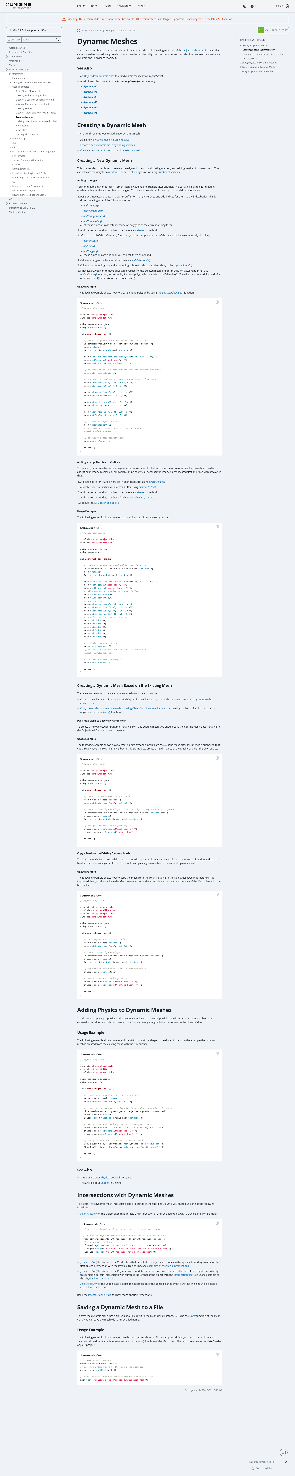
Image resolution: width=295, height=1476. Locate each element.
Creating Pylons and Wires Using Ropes (35, 112)
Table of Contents (18, 212)
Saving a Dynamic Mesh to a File (257, 71)
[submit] (57, 39)
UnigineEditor (16, 60)
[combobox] (254, 6)
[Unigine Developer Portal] (18, 6)
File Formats (18, 155)
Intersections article (99, 1295)
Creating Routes (23, 108)
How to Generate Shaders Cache (29, 194)
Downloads (124, 6)
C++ (14, 142)
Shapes (105, 1182)
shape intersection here (94, 1287)
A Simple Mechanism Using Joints (32, 104)
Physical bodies (110, 1177)
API (11, 199)
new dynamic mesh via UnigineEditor (109, 139)
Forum (81, 6)
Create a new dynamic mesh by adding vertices (107, 145)
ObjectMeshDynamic (195, 50)
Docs (94, 6)
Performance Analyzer (23, 190)
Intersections (22, 125)
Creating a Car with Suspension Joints (34, 99)
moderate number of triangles (126, 172)
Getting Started (17, 47)
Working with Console (26, 134)
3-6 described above (107, 502)
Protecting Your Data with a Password (31, 177)
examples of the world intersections (168, 1266)
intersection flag (183, 1275)
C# (13, 147)
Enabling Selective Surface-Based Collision (37, 121)
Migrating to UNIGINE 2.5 (22, 207)
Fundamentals (19, 78)
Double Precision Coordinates (27, 186)
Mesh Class (21, 129)
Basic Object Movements (28, 91)
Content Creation (18, 203)
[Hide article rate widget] (286, 1461)
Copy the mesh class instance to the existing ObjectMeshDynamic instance (123, 708)
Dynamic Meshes (24, 116)
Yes (257, 1468)
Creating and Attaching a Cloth (31, 95)
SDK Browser (16, 56)
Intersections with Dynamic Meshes (258, 66)
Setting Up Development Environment (31, 82)
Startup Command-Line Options (28, 160)
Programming (16, 73)
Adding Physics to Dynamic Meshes (258, 62)
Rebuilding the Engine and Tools (29, 173)
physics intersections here (100, 1278)
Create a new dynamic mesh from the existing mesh (110, 150)
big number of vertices (167, 172)
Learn (107, 6)
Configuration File (21, 168)
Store (141, 6)
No (271, 1468)
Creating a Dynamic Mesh (253, 45)
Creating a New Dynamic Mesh (259, 49)
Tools (12, 65)
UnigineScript (19, 138)
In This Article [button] (252, 40)
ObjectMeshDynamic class (99, 76)
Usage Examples (20, 86)
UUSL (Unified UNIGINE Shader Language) (33, 151)
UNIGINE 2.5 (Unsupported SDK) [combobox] (28, 30)
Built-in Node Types (19, 69)
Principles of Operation (21, 52)
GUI (14, 181)
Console (16, 164)
